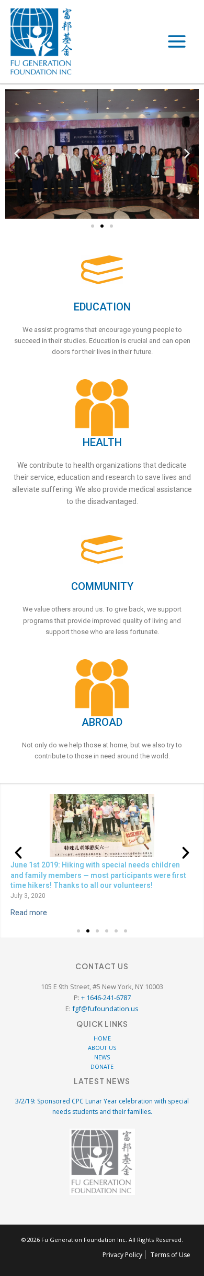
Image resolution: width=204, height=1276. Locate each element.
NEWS (102, 1057)
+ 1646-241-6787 (106, 997)
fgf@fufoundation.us (105, 1008)
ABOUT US (102, 1048)
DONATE (102, 1066)
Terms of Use (170, 1254)
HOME (102, 1038)
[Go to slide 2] (102, 226)
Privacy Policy (122, 1254)
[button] (17, 153)
